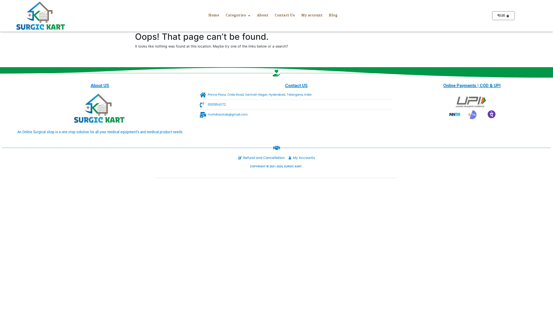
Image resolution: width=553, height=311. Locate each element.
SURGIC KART (293, 166)
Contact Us (285, 16)
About (263, 16)
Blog (333, 16)
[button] (238, 16)
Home (213, 16)
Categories (236, 16)
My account (312, 16)
